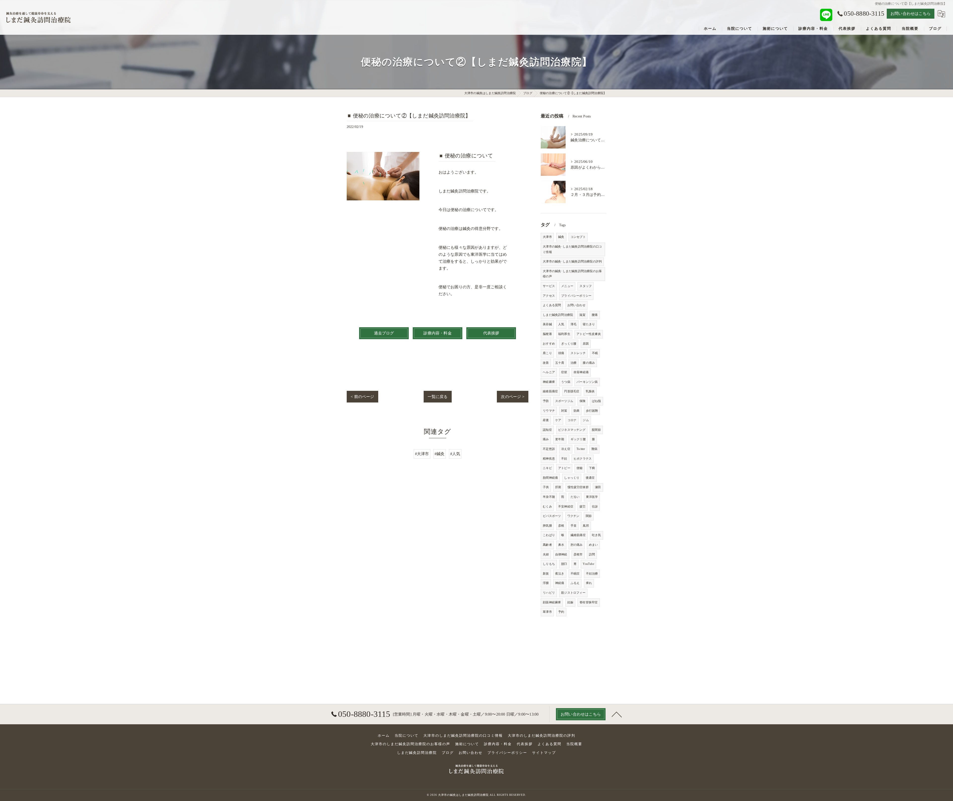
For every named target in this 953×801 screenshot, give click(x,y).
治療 (574, 362)
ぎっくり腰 (568, 343)
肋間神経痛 (550, 477)
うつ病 (565, 382)
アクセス (549, 295)
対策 (564, 410)
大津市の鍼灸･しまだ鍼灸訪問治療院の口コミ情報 (572, 249)
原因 (586, 343)
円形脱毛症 (571, 391)
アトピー (564, 468)
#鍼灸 (440, 454)
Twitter (581, 449)
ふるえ (575, 583)
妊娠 (570, 602)
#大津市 (422, 454)
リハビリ (549, 592)
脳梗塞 (547, 334)
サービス (549, 286)
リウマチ (549, 410)
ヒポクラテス (583, 458)
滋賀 (582, 315)
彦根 (561, 525)
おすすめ (549, 343)
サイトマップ (544, 753)
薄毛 (574, 324)
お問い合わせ (576, 305)
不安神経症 (565, 506)
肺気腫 (547, 525)
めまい (593, 544)
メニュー (567, 286)
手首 (574, 525)
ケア (558, 420)
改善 (546, 362)
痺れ (589, 583)
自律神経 (561, 554)
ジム (586, 420)
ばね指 (596, 401)
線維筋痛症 (550, 391)
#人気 (455, 454)
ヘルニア (549, 372)
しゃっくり (571, 477)
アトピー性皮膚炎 (589, 334)
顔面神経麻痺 (552, 602)
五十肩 (559, 362)
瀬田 (598, 487)
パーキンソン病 (587, 382)
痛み (546, 439)
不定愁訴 (549, 449)
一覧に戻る (438, 397)
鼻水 (561, 544)
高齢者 (547, 544)
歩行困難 (592, 410)
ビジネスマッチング (571, 430)
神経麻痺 (549, 382)
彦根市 (578, 554)
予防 (546, 401)
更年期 (559, 439)
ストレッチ (578, 353)
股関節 (596, 430)
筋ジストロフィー (573, 592)
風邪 (586, 525)
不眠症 (575, 573)
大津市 (547, 237)
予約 (561, 612)
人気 (561, 324)
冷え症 (565, 449)
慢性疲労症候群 (578, 487)
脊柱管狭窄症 (588, 602)
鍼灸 (561, 237)
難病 (594, 449)
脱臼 (564, 564)
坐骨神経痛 (581, 372)
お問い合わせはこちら (910, 13)
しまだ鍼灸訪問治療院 (558, 315)
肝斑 (558, 487)
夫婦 (546, 554)
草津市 (547, 612)
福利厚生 (564, 334)
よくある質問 (552, 305)
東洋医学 (592, 497)
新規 (546, 573)
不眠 (595, 353)
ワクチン (573, 516)
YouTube (588, 564)
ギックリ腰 (578, 439)
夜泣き (559, 573)
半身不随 (549, 497)
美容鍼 (547, 324)
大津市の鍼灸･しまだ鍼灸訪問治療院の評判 (572, 261)
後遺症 (590, 477)
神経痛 (559, 583)
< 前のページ (362, 397)
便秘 (579, 468)
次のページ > (512, 397)
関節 (589, 516)
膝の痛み (589, 362)
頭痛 (561, 353)
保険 (582, 401)
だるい (575, 497)
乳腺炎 (590, 391)
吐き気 (596, 535)
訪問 (592, 554)
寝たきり (589, 324)
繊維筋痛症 (578, 535)
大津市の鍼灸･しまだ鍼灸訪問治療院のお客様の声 (572, 273)
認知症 (547, 430)
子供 (546, 487)
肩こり (547, 353)
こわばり (549, 535)
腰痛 (595, 315)
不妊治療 (592, 573)
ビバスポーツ (552, 516)
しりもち (549, 564)
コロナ (572, 420)
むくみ (547, 506)
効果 (576, 410)
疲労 (582, 506)
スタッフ (585, 286)
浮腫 (546, 583)
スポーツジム (564, 401)
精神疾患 (549, 458)
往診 (595, 506)
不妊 (564, 458)
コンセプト (578, 237)
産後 (546, 420)
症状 (564, 372)
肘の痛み (577, 544)
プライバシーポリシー (576, 295)
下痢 (592, 468)
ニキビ (547, 468)
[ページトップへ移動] (617, 714)
